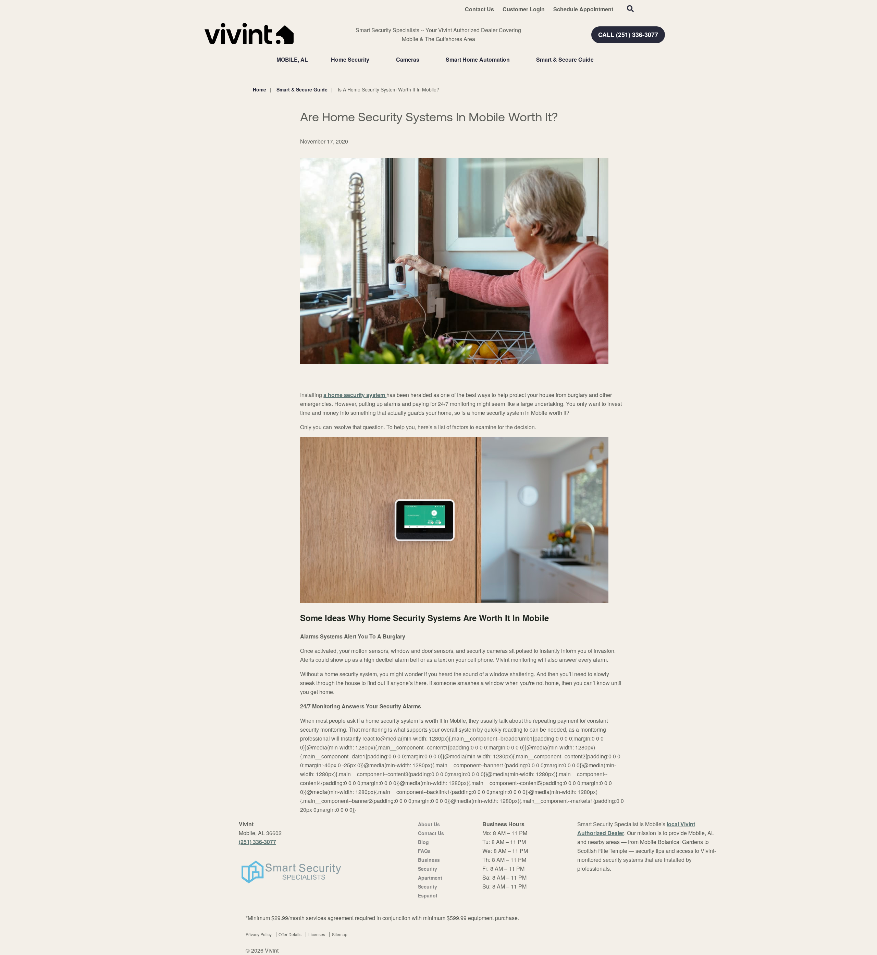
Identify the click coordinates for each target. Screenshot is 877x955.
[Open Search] (630, 8)
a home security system (354, 395)
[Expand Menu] (372, 59)
